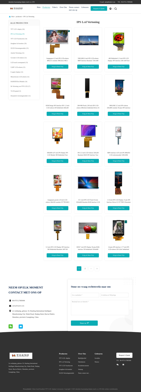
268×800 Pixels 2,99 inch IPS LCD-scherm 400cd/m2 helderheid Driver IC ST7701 (88, 108)
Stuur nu (83, 323)
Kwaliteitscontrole (83, 365)
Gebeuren (85, 7)
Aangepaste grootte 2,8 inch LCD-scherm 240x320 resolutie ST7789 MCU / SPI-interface (57, 202)
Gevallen (97, 358)
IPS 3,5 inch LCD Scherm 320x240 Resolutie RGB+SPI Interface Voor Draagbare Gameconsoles (88, 155)
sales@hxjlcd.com (18, 306)
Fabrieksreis (81, 362)
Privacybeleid (27, 389)
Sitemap (80, 369)
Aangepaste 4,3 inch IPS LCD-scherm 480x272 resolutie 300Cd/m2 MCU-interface (57, 61)
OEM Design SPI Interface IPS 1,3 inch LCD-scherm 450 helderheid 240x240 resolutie (57, 108)
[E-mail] (23, 328)
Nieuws (97, 362)
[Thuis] (17, 9)
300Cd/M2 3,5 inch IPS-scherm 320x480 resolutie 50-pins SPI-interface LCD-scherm (118, 108)
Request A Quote (98, 8)
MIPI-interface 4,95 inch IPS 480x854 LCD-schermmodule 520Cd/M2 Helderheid (118, 155)
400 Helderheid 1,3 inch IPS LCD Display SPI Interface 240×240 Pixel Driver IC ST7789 (118, 61)
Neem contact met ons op (74, 8)
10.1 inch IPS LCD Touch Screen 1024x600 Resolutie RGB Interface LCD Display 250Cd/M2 (88, 202)
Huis (38, 7)
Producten (46, 7)
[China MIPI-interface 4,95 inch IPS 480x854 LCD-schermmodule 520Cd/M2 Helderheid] (118, 135)
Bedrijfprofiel (82, 358)
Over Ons (63, 7)
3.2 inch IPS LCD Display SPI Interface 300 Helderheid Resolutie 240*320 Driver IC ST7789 (57, 249)
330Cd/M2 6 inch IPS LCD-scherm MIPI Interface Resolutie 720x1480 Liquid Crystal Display (88, 61)
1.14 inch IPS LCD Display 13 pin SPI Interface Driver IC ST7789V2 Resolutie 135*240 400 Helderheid (119, 202)
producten (19, 16)
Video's (55, 7)
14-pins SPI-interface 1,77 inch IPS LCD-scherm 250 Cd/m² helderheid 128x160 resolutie (118, 249)
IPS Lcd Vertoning (28, 16)
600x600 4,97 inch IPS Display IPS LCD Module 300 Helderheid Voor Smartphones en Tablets (57, 155)
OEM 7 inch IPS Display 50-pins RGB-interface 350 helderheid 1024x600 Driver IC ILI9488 (88, 249)
